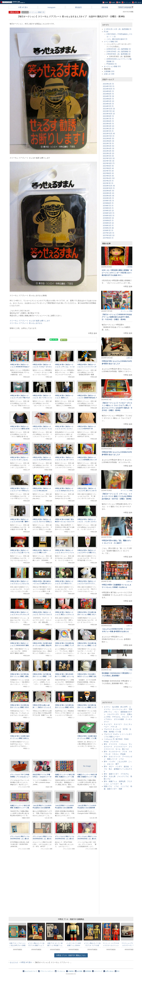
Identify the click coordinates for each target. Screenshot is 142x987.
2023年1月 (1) (108, 131)
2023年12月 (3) (109, 109)
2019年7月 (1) (108, 206)
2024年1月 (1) (108, 106)
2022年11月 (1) (108, 136)
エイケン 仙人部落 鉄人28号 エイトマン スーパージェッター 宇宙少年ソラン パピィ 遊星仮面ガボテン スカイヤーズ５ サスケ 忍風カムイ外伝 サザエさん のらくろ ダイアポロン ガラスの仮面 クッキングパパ (118, 714)
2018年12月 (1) (108, 213)
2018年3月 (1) (108, 225)
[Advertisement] (53, 886)
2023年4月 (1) (108, 124)
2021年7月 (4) (108, 171)
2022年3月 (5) (108, 151)
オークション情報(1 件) (36, 12)
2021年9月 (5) (108, 166)
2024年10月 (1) (109, 89)
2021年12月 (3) (109, 158)
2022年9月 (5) (108, 138)
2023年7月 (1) (108, 119)
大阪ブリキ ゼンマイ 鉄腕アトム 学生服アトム (55, 944)
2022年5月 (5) (108, 146)
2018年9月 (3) (108, 218)
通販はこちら (71, 955)
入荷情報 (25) (109, 71)
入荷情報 (129, 267)
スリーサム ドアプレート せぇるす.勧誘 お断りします (30, 321)
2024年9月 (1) (108, 91)
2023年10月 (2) (109, 114)
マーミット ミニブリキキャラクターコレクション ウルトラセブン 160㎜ (111, 944)
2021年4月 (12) (109, 178)
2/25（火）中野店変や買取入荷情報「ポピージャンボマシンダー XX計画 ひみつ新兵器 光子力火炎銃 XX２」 (117, 272)
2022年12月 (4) (109, 133)
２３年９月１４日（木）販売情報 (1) (117, 29)
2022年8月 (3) (108, 141)
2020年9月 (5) (108, 191)
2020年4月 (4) (108, 196)
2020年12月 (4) (109, 186)
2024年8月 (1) (108, 94)
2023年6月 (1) (108, 121)
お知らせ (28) (109, 74)
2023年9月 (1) (108, 116)
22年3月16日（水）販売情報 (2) (118, 51)
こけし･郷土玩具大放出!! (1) (116, 39)
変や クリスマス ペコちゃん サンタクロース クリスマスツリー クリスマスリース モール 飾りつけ (118, 746)
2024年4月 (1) (108, 104)
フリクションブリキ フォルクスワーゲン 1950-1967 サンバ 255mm (130, 944)
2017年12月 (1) (108, 233)
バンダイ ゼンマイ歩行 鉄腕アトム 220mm (73, 944)
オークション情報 (126, 311)
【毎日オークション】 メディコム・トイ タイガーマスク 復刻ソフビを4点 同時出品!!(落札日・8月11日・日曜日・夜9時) (117, 496)
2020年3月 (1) (108, 198)
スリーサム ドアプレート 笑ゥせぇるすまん (26, 323)
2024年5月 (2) (108, 101)
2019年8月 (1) (108, 203)
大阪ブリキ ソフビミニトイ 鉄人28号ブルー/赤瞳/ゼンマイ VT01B (17, 944)
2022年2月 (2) (108, 153)
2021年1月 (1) (108, 183)
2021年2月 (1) (108, 181)
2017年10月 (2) (108, 235)
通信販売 (78, 7)
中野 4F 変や (23, 7)
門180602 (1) (111, 64)
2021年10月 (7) (108, 163)
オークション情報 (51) (112, 66)
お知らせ (129, 358)
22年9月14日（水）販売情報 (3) (118, 49)
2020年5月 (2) (108, 193)
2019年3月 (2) (108, 210)
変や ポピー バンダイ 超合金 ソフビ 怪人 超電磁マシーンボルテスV (118, 768)
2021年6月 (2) (108, 173)
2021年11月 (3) (108, 161)
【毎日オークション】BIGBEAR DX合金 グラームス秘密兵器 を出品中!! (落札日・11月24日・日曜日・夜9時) (117, 316)
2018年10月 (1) (108, 215)
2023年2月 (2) (108, 128)
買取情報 (104, 7)
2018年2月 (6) (108, 228)
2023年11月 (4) (109, 111)
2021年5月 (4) (108, 176)
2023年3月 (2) (108, 126)
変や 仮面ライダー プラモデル (116, 774)
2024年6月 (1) (108, 99)
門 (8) (106, 32)
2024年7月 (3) (108, 96)
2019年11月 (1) (108, 201)
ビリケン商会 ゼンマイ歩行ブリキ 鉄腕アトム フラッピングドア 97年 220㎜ (36, 944)
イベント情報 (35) (111, 41)
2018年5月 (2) (108, 223)
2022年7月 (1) (108, 143)
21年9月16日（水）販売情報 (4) (118, 54)
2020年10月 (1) (109, 188)
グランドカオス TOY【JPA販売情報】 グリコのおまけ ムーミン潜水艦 (20, 777)
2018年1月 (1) (108, 230)
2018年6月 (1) (108, 220)
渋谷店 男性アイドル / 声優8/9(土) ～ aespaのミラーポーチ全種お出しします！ (42, 777)
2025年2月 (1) (108, 84)
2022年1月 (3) (108, 156)
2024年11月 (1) (108, 86)
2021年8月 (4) (108, 168)
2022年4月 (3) (108, 148)
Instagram (51, 7)
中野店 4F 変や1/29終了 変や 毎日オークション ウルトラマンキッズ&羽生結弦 (64, 521)
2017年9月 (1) (108, 238)
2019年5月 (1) (108, 208)
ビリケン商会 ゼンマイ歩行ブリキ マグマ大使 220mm (92, 944)
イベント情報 (128, 670)
